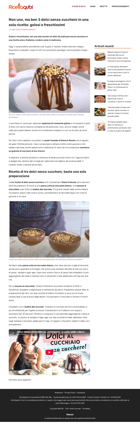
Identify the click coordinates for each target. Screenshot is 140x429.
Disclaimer (81, 393)
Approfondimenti (120, 6)
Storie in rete (79, 6)
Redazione (59, 393)
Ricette (103, 6)
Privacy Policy (70, 393)
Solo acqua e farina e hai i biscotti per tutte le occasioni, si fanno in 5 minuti (119, 99)
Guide (92, 6)
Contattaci (86, 409)
